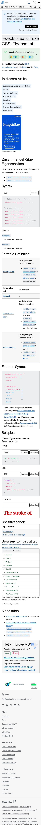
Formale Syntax (9, 96)
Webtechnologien (9, 773)
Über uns (5, 716)
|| (21, 377)
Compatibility (9, 417)
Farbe (36, 67)
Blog (4, 720)
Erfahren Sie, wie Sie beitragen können (19, 657)
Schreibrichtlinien (8, 755)
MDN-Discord (7, 759)
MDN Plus (6, 732)
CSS (27, 64)
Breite (24, 67)
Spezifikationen (9, 103)
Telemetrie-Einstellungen (12, 810)
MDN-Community (9, 747)
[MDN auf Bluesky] (7, 705)
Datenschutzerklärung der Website (15, 807)
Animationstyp (9, 347)
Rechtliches (30, 810)
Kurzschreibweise (9, 67)
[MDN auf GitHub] (3, 705)
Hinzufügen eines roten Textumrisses (16, 440)
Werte (5, 230)
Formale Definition (10, 93)
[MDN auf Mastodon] (15, 705)
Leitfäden (5, 781)
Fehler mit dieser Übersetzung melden (19, 670)
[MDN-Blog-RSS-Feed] (19, 705)
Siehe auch (7, 110)
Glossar (5, 789)
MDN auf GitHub (8, 762)
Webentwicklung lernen (11, 777)
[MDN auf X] (11, 705)
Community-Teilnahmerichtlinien (14, 814)
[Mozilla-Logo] (9, 801)
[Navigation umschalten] (38, 2)
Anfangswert (8, 272)
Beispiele (6, 100)
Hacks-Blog (6, 793)
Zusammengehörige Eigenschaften (16, 86)
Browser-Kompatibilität (12, 107)
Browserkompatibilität (28, 423)
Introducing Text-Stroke (16, 616)
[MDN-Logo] (6, 694)
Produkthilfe (6, 736)
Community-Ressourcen (11, 751)
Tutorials (5, 785)
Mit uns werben (8, 728)
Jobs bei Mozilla (8, 724)
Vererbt (6, 296)
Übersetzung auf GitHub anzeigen (17, 667)
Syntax (6, 89)
